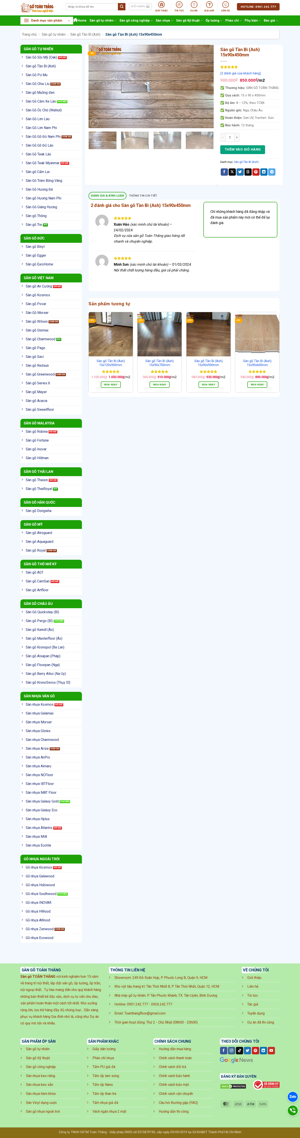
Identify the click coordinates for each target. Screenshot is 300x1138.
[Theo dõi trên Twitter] (247, 1050)
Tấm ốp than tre (104, 1094)
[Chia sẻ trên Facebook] (224, 172)
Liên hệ (252, 986)
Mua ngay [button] (110, 384)
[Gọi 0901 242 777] (293, 1110)
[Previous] (97, 86)
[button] (46, 20)
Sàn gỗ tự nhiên (102, 20)
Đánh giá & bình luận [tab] (107, 195)
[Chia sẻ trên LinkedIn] (263, 172)
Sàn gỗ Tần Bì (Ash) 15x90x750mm (159, 363)
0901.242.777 (137, 1004)
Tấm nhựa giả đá (105, 1103)
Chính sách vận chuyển (176, 1094)
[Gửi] (121, 7)
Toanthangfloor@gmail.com (145, 1013)
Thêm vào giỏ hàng (243, 149)
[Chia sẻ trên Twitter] (240, 172)
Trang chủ (29, 34)
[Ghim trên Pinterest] (256, 172)
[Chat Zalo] (292, 1096)
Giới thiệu (254, 978)
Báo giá (269, 20)
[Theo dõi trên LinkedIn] (263, 1050)
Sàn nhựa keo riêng (40, 1076)
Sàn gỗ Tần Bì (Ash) (85, 34)
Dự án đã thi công (260, 1022)
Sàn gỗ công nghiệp (134, 20)
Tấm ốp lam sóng (105, 1076)
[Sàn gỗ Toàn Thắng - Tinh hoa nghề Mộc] (39, 7)
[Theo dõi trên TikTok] (239, 1050)
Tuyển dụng (256, 1013)
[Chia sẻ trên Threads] (248, 172)
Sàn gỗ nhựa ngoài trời (43, 1111)
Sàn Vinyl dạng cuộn (41, 1103)
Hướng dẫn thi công (174, 1111)
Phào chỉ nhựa (103, 1058)
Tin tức (252, 995)
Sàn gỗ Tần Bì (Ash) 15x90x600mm (257, 363)
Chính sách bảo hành (174, 1076)
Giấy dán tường (104, 1049)
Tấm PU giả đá (103, 1067)
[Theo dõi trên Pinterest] (255, 1050)
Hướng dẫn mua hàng (175, 1049)
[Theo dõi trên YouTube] (271, 1050)
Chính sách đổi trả (172, 1067)
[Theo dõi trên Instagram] (231, 1050)
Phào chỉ (232, 20)
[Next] (206, 86)
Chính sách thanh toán (175, 1058)
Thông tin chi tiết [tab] (143, 195)
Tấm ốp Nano (102, 1085)
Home (82, 20)
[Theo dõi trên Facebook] (223, 1050)
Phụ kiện (251, 20)
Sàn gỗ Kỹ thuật (188, 20)
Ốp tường (212, 20)
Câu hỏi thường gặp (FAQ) (178, 1103)
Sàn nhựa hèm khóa (41, 1094)
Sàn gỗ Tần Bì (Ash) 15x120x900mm (111, 363)
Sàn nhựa (163, 20)
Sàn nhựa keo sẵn (39, 1085)
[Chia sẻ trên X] (232, 172)
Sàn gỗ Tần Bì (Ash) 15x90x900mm (208, 363)
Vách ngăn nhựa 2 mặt (109, 1111)
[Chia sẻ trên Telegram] (271, 172)
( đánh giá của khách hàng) (240, 73)
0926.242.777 (161, 1004)
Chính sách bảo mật (174, 1085)
